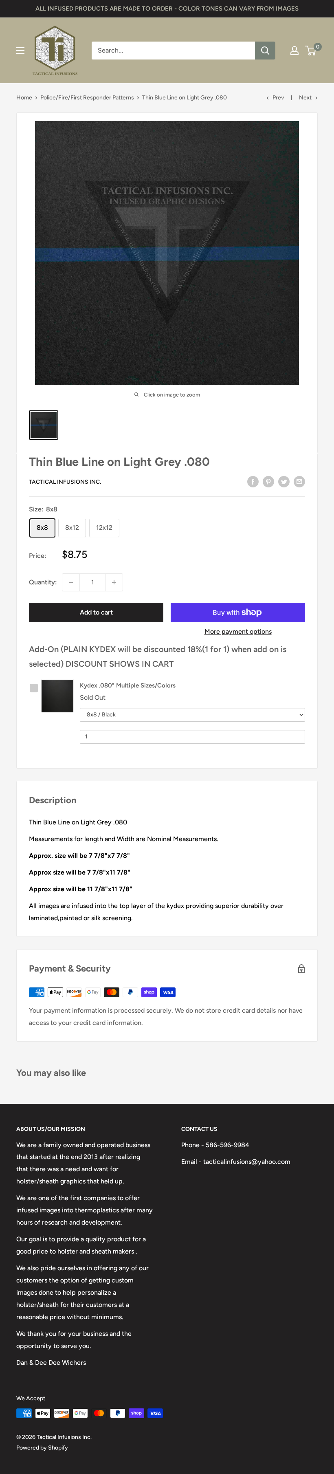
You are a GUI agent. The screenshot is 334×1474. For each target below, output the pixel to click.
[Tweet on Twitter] (284, 481)
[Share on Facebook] (253, 481)
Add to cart (96, 612)
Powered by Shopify (42, 1447)
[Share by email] (299, 481)
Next (305, 97)
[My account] (294, 50)
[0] (311, 50)
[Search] (265, 50)
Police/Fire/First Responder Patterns (87, 97)
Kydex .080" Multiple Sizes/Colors (128, 685)
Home (24, 97)
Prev (278, 97)
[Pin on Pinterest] (268, 481)
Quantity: (43, 582)
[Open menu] (20, 50)
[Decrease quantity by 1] (70, 582)
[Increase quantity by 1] (114, 582)
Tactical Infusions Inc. (65, 481)
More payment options (238, 631)
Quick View (59, 695)
